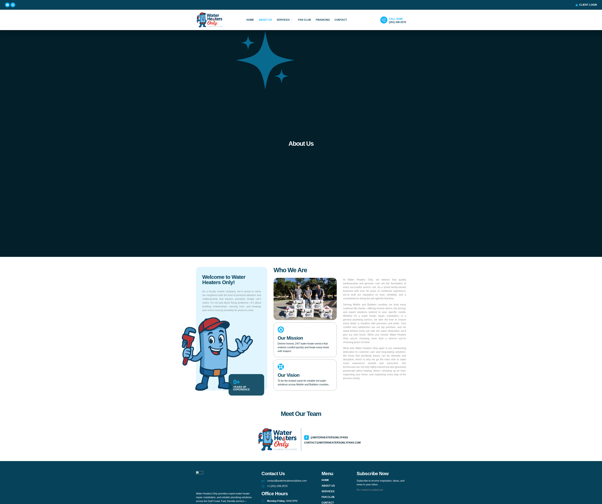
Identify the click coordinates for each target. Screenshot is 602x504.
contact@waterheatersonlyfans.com (332, 442)
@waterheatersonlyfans (329, 437)
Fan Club (304, 19)
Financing (323, 19)
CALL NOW (396, 19)
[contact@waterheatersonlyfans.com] (263, 480)
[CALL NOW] (383, 20)
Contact (341, 19)
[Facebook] (7, 5)
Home (250, 19)
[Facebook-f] (306, 437)
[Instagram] (13, 5)
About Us (265, 19)
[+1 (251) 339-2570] (263, 486)
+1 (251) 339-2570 (277, 486)
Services (283, 19)
